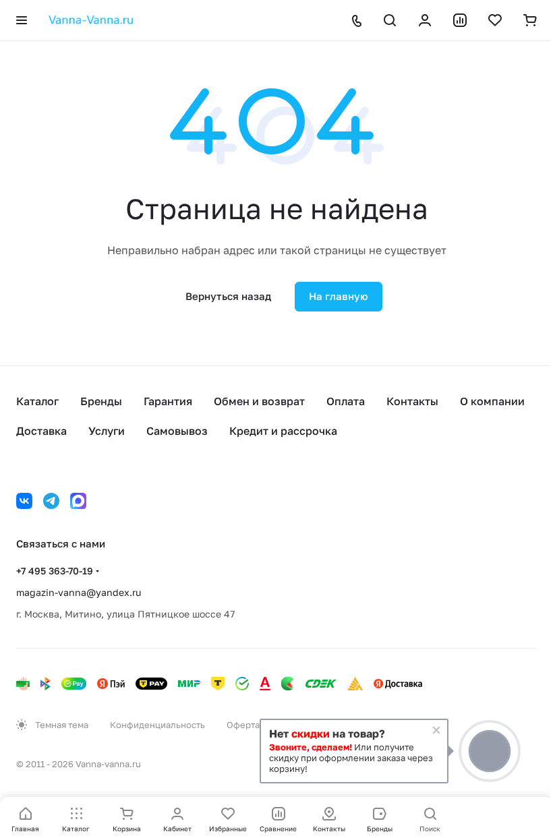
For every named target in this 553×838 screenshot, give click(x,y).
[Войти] (425, 20)
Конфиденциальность (157, 724)
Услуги (106, 431)
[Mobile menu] (21, 20)
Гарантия (168, 401)
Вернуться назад (228, 296)
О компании (492, 401)
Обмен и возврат (259, 401)
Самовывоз (177, 431)
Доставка (41, 431)
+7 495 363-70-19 (54, 570)
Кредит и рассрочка (283, 431)
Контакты (412, 401)
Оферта (243, 724)
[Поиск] (390, 20)
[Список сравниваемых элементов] (460, 20)
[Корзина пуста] (530, 20)
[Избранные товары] (495, 20)
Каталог (37, 401)
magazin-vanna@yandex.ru (78, 592)
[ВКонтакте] (24, 501)
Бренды (101, 401)
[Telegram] (51, 501)
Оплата (345, 401)
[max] (78, 501)
